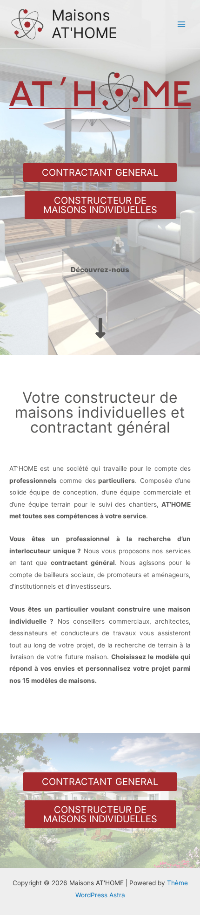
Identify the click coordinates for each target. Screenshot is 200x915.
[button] (100, 172)
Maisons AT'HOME (84, 24)
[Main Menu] (181, 24)
